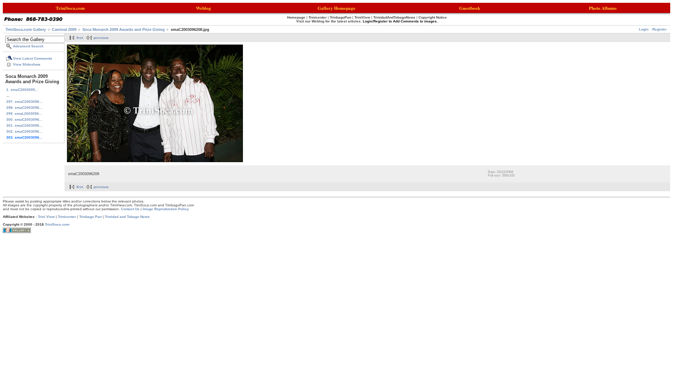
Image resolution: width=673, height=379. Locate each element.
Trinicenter (67, 217)
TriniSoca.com (57, 224)
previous (101, 38)
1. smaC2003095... (22, 90)
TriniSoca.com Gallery (26, 29)
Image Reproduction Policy (166, 209)
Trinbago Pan (90, 217)
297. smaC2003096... (24, 102)
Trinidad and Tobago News (127, 217)
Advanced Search (28, 46)
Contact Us (130, 209)
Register (659, 29)
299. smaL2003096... (24, 113)
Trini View (46, 217)
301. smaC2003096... (24, 125)
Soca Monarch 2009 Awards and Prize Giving (123, 29)
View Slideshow (26, 64)
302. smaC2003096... (24, 131)
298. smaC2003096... (24, 107)
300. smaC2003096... (24, 119)
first (79, 38)
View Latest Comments (32, 58)
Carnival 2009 (64, 29)
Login (643, 29)
